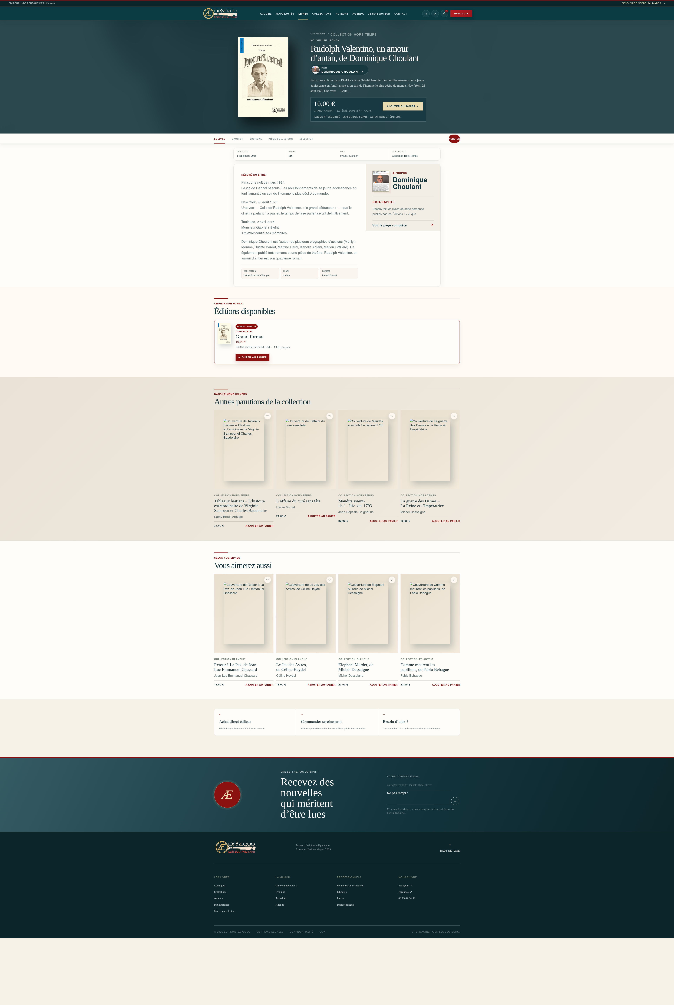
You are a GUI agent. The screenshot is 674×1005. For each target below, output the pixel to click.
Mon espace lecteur (224, 911)
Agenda (358, 13)
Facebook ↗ (405, 891)
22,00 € (368, 520)
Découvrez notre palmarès (644, 3)
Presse (340, 898)
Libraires (342, 891)
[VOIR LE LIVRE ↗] (243, 449)
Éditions (256, 138)
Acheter (454, 138)
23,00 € (430, 684)
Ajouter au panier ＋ (403, 106)
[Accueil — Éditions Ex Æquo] (221, 13)
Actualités (281, 898)
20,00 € (368, 684)
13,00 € (243, 684)
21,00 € (306, 516)
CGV (322, 931)
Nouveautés (285, 13)
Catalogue (318, 33)
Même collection (281, 138)
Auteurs (342, 13)
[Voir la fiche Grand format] (225, 342)
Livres (303, 13)
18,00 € (306, 684)
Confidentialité (301, 931)
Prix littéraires (221, 904)
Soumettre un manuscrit (350, 885)
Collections (321, 13)
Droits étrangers (345, 904)
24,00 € (243, 525)
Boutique (461, 13)
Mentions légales (270, 931)
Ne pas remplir (403, 785)
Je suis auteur (379, 13)
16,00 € (430, 520)
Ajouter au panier (252, 357)
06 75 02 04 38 (406, 898)
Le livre (219, 138)
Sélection (306, 138)
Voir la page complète (403, 225)
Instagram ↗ (405, 885)
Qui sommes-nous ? (286, 885)
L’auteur (237, 138)
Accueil (266, 13)
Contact (400, 13)
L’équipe (280, 891)
